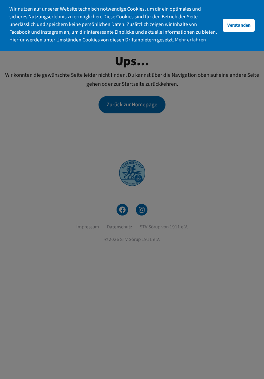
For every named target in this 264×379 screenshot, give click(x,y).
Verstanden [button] (238, 25)
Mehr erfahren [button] (190, 39)
